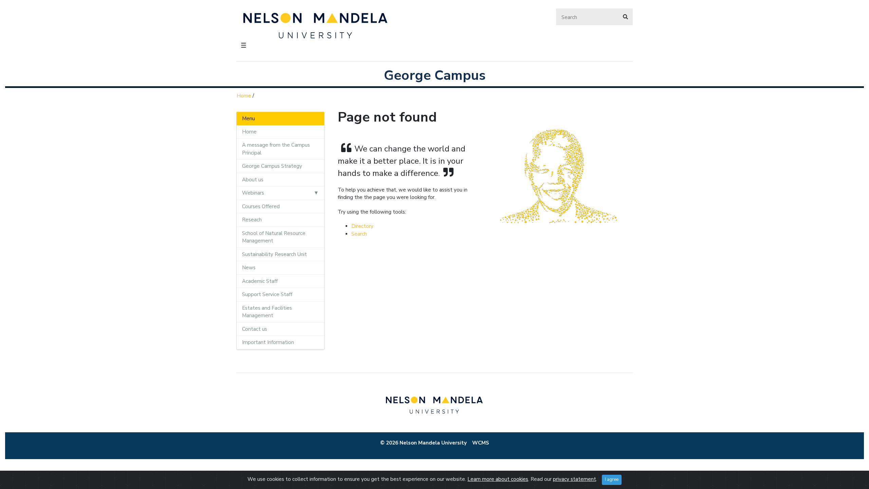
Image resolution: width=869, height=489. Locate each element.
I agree (611, 479)
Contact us (254, 329)
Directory (362, 226)
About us (252, 179)
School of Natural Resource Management (274, 237)
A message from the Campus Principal (276, 149)
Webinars (253, 192)
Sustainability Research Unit (274, 254)
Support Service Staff (267, 294)
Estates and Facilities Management (267, 312)
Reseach (252, 219)
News (249, 267)
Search (359, 234)
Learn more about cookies (497, 479)
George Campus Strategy (272, 166)
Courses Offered (261, 206)
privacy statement (574, 479)
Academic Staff (260, 281)
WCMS (480, 442)
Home (244, 95)
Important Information (268, 342)
